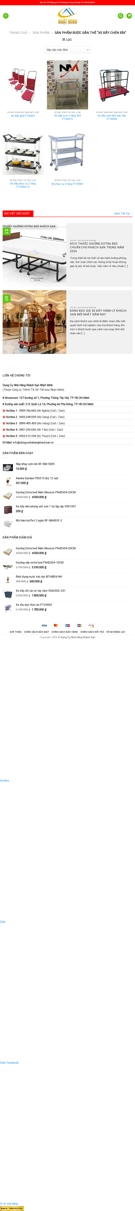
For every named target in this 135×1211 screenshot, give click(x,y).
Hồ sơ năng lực (115, 632)
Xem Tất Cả (122, 213)
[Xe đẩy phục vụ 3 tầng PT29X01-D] (23, 152)
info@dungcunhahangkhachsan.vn (33, 442)
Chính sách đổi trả (92, 632)
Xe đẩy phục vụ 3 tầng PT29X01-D (23, 185)
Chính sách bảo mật (36, 632)
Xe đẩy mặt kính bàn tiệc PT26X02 (112, 117)
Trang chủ (18, 32)
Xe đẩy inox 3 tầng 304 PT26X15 (67, 117)
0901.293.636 (27, 429)
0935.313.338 (27, 436)
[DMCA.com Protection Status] (12, 1208)
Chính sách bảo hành (65, 632)
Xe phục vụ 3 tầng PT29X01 (67, 184)
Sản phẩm (41, 32)
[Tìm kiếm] (120, 16)
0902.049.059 (27, 417)
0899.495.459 (27, 423)
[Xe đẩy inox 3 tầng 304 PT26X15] (67, 84)
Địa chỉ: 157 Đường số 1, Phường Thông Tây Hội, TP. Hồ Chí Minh (67, 2)
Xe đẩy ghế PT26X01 (23, 115)
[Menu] (6, 16)
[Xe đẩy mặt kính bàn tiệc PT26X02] (111, 84)
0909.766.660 (27, 410)
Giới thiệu (16, 632)
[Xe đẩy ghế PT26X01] (23, 84)
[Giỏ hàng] (129, 16)
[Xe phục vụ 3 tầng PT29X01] (67, 152)
